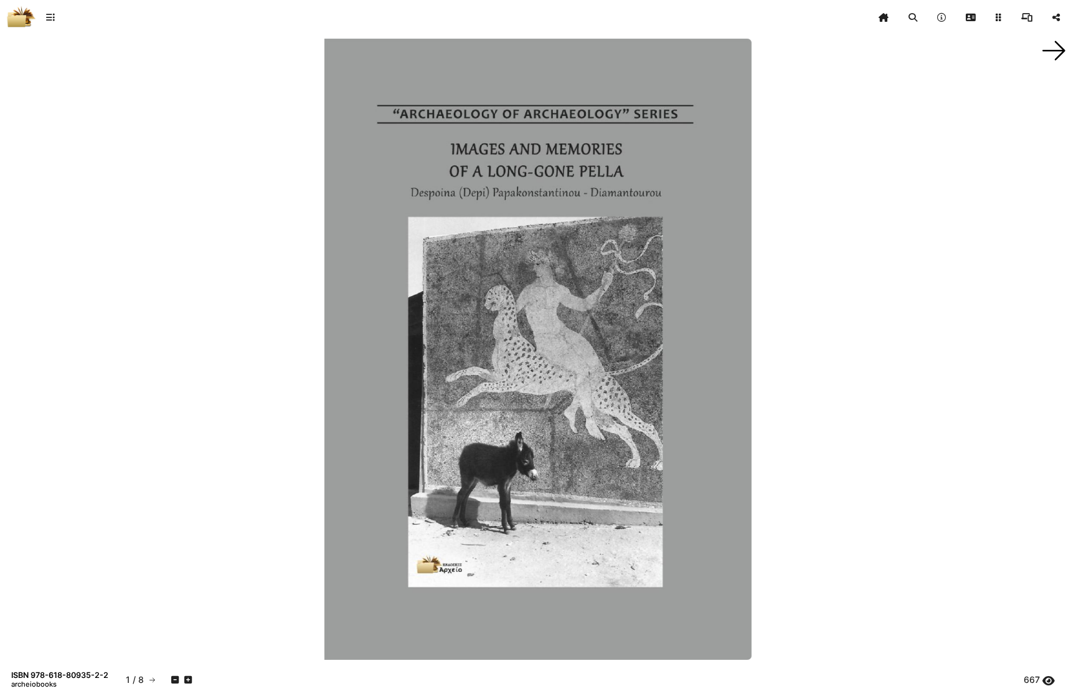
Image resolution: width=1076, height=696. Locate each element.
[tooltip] (884, 17)
